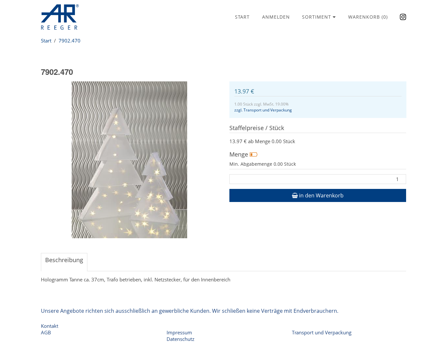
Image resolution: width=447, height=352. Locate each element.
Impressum (179, 332)
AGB (46, 332)
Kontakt (49, 326)
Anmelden (276, 17)
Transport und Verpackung (321, 332)
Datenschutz (180, 339)
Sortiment (317, 17)
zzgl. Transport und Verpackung (263, 110)
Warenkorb (368, 17)
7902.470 (69, 40)
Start (242, 17)
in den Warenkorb (321, 195)
